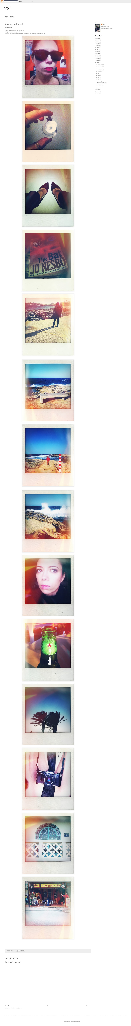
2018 (97, 53)
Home (48, 1005)
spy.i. (8, 8)
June (99, 75)
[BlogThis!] (18, 951)
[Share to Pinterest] (24, 951)
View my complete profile (106, 28)
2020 (97, 49)
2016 (97, 56)
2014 (97, 60)
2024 (97, 42)
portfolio (12, 16)
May (99, 77)
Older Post (88, 1005)
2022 (97, 45)
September (100, 69)
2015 (97, 58)
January (99, 86)
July (99, 73)
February (100, 84)
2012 (97, 89)
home (6, 16)
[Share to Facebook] (22, 951)
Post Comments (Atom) (16, 1008)
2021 (97, 47)
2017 (97, 55)
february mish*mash (101, 82)
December (100, 64)
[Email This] (17, 951)
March (99, 81)
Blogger (78, 1021)
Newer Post (7, 1005)
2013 (97, 62)
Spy (104, 24)
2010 (97, 92)
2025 (97, 40)
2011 (97, 91)
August (99, 71)
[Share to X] (20, 951)
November (100, 66)
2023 (97, 43)
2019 (97, 51)
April (99, 79)
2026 (97, 38)
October (99, 67)
